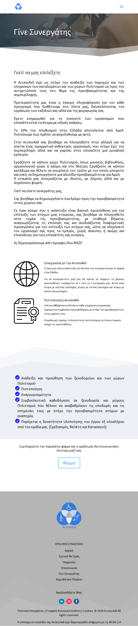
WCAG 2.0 (115, 622)
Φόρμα (69, 463)
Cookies (88, 611)
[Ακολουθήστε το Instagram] (69, 601)
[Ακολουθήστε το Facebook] (76, 601)
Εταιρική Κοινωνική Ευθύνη (63, 611)
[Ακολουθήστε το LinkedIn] (62, 601)
